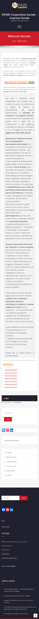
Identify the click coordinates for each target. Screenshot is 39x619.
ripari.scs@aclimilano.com (9, 558)
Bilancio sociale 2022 (11, 376)
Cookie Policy (17, 402)
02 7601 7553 (5, 554)
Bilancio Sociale (22, 41)
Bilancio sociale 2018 (11, 387)
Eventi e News (11, 471)
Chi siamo (9, 452)
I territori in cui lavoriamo (11, 440)
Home (14, 41)
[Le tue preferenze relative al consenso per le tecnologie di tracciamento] (35, 615)
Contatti (9, 475)
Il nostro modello (12, 462)
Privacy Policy (7, 402)
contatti (12, 566)
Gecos (3, 521)
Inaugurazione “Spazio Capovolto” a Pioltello (17, 596)
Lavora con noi (11, 466)
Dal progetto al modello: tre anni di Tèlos (16, 614)
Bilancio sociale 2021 (11, 378)
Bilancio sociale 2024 (11, 370)
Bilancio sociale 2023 (11, 373)
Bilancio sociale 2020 (11, 381)
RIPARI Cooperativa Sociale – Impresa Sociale (19, 16)
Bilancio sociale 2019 (11, 384)
